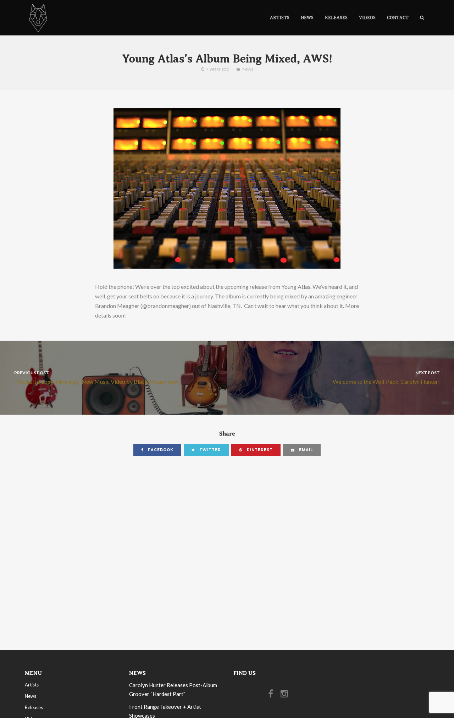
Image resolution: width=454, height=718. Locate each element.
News (247, 69)
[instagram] (286, 695)
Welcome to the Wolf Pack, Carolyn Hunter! (386, 377)
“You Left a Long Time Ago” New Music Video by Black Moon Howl (96, 377)
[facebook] (272, 695)
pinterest (259, 450)
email (305, 450)
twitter (209, 450)
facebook (159, 450)
